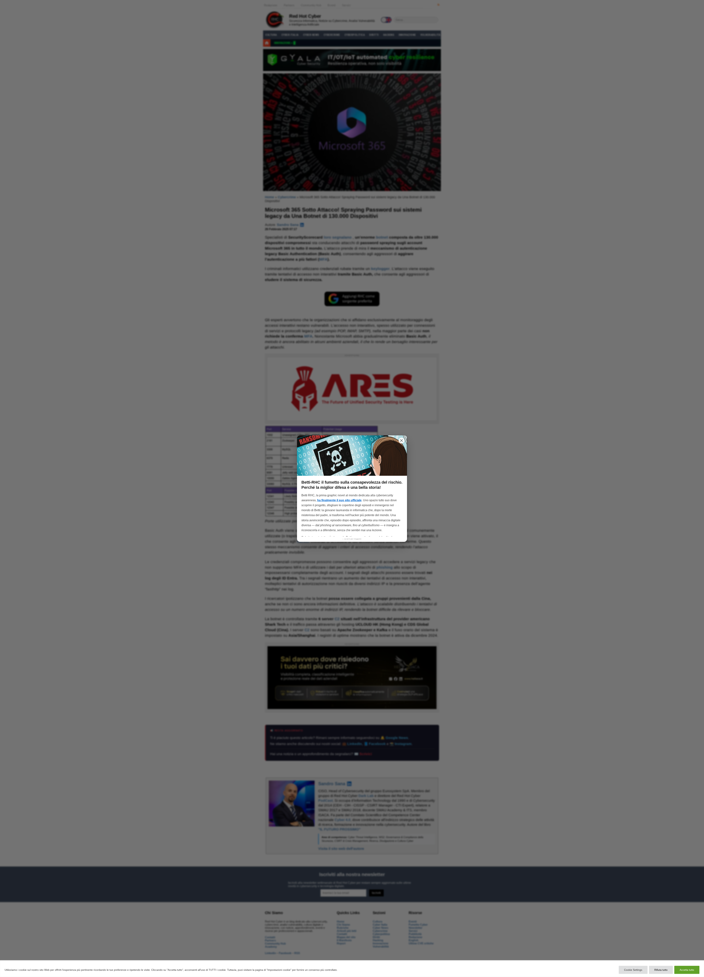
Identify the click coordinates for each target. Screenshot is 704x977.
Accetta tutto (687, 969)
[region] (352, 968)
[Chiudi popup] (401, 440)
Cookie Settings (633, 969)
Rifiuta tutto (661, 969)
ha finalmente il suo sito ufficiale (339, 500)
